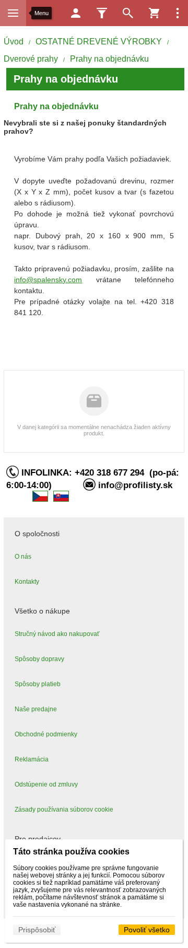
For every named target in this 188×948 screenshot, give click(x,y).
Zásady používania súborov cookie (64, 809)
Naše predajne (36, 709)
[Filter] (102, 13)
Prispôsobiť (36, 930)
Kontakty (27, 581)
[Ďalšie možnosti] (177, 13)
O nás (23, 556)
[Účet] (76, 13)
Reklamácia (32, 759)
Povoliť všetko (147, 930)
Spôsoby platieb (38, 684)
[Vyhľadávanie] (128, 13)
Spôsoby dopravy (39, 659)
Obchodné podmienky (46, 734)
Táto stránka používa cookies (71, 851)
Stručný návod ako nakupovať (57, 634)
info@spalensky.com (48, 279)
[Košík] (154, 13)
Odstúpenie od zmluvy (46, 784)
